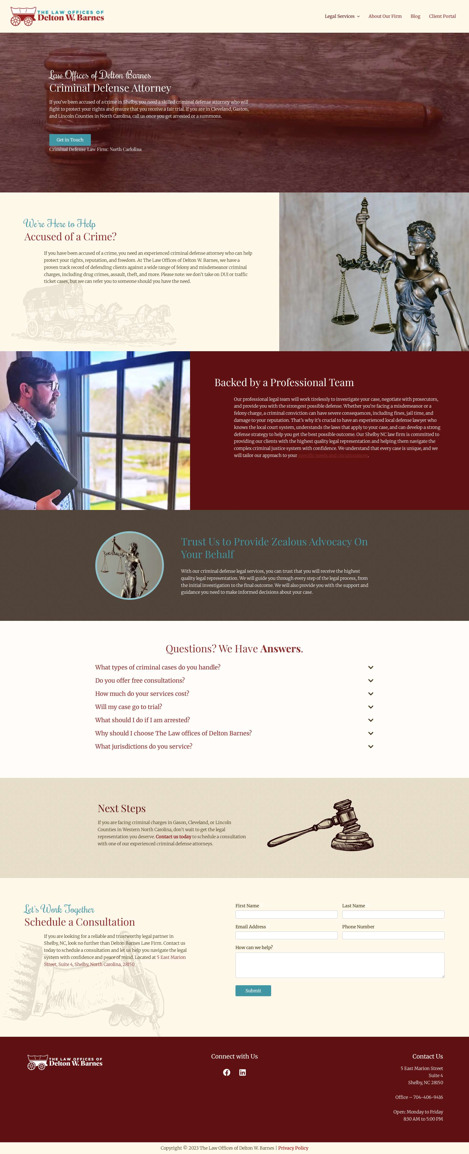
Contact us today (173, 836)
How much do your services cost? (142, 694)
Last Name (355, 906)
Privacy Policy (293, 1148)
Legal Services (340, 16)
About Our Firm (385, 16)
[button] (357, 16)
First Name (249, 906)
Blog (415, 16)
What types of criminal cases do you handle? (158, 667)
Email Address (252, 927)
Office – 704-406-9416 (419, 1097)
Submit (253, 991)
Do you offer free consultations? (140, 680)
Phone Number (358, 927)
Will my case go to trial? (128, 707)
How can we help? (256, 947)
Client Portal (442, 16)
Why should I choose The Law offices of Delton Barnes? (173, 733)
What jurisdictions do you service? (143, 746)
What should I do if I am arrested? (142, 720)
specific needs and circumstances (333, 455)
